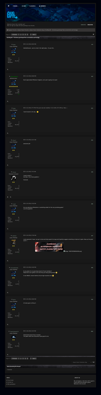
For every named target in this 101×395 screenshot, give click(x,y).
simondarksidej (14, 268)
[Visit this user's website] (8, 197)
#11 (92, 44)
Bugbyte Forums (12, 30)
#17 (92, 235)
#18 (92, 267)
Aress (14, 299)
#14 (92, 140)
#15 (92, 172)
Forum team (10, 380)
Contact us (10, 382)
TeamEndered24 (14, 331)
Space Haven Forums (23, 30)
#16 (92, 203)
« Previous (14, 34)
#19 (92, 299)
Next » (34, 34)
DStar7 (14, 140)
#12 (92, 76)
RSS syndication (11, 384)
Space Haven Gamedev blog (37, 30)
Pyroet (14, 172)
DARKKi (14, 236)
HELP (24, 6)
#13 (92, 108)
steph (14, 204)
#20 (92, 331)
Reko (14, 44)
